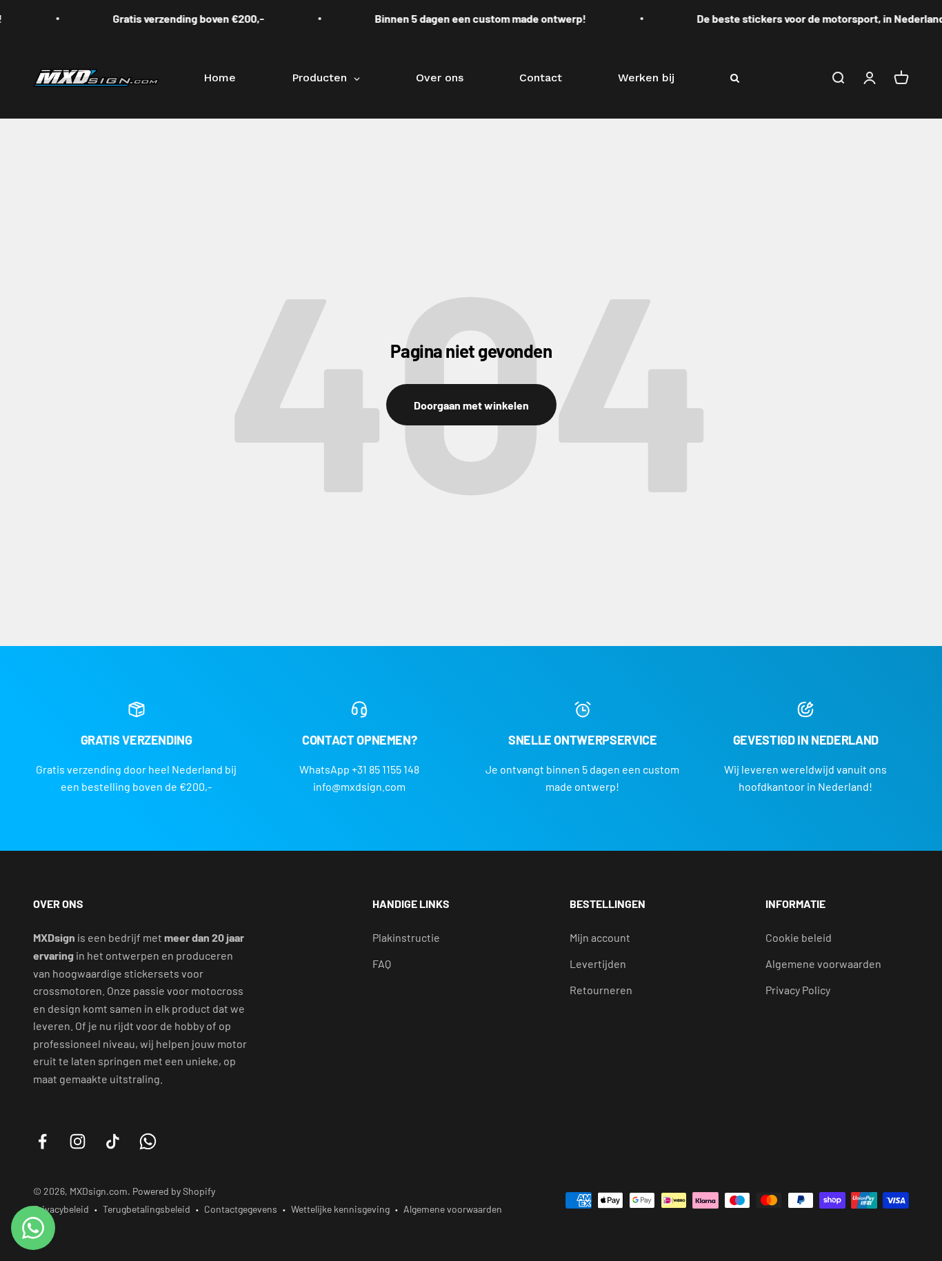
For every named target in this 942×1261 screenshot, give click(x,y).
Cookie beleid (798, 937)
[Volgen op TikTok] (112, 1141)
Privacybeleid (61, 1209)
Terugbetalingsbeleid (146, 1209)
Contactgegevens (240, 1209)
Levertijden (598, 963)
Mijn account (600, 937)
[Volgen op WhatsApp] (148, 1141)
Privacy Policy (797, 989)
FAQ (381, 963)
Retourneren (601, 989)
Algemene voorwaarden (823, 963)
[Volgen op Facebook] (42, 1141)
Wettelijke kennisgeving (340, 1209)
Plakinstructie (406, 937)
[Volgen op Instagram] (77, 1141)
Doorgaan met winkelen (471, 405)
